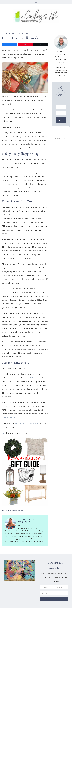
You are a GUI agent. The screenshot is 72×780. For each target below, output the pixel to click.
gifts (13, 33)
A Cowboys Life (36, 16)
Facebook (19, 423)
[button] (36, 2)
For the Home (6, 33)
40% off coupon (9, 417)
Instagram (34, 423)
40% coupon (36, 378)
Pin (3, 433)
